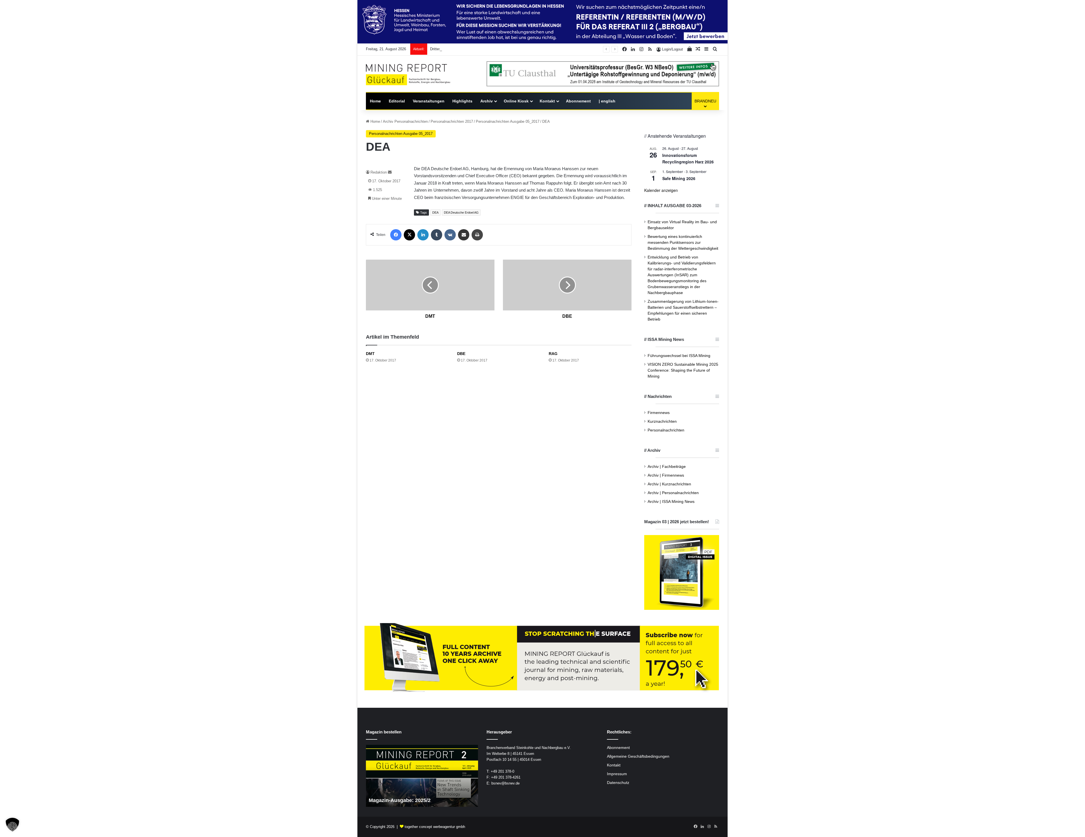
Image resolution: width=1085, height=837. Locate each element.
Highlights (462, 101)
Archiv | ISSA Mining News (671, 501)
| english (607, 101)
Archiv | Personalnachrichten (673, 493)
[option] (422, 776)
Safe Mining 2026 (678, 178)
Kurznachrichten (662, 421)
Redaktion (378, 172)
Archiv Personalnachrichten (405, 121)
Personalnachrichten (666, 430)
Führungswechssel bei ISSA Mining (679, 356)
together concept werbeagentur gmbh (435, 827)
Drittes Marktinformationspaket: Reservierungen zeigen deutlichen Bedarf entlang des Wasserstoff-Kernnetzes (520, 49)
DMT (370, 353)
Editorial (397, 101)
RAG (553, 353)
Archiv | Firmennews (666, 475)
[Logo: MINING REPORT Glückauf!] (408, 74)
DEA (435, 212)
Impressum (617, 774)
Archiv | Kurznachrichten (669, 484)
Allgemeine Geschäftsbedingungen (638, 756)
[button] (12, 824)
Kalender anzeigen (661, 190)
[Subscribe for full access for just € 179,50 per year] (542, 658)
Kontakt (547, 101)
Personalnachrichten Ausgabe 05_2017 (507, 121)
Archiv (486, 101)
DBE (461, 353)
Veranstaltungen (428, 101)
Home (375, 101)
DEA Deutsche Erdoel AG (461, 212)
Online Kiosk (516, 101)
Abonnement (578, 101)
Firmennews (659, 413)
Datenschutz (618, 783)
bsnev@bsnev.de (505, 783)
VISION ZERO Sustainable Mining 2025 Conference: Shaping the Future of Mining (683, 370)
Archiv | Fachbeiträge (667, 466)
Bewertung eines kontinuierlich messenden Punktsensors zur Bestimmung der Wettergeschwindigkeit (683, 243)
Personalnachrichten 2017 (452, 121)
